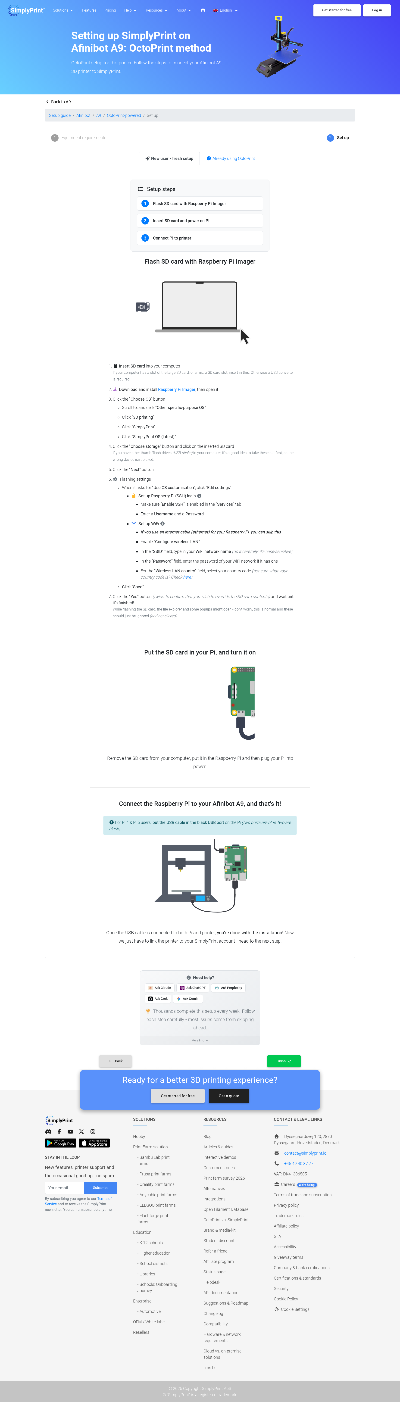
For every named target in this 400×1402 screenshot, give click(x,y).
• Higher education (154, 1253)
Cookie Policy (286, 1298)
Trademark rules (288, 1215)
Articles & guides (218, 1146)
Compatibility (215, 1323)
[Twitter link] (81, 1131)
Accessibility (285, 1246)
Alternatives (214, 1188)
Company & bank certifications (302, 1267)
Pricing (110, 10)
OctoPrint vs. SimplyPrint (226, 1219)
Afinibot (83, 115)
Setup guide (60, 115)
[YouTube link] (70, 1131)
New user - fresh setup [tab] (171, 158)
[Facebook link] (59, 1131)
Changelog (213, 1313)
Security (281, 1288)
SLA (277, 1236)
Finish (281, 1061)
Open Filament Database (225, 1209)
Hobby (139, 1136)
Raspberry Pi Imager (176, 389)
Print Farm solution (150, 1146)
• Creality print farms (156, 1184)
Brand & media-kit (219, 1230)
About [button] (182, 10)
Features (89, 10)
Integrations (214, 1198)
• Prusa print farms (154, 1173)
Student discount (218, 1240)
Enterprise (142, 1301)
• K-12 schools (150, 1242)
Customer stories (219, 1167)
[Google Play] (60, 1143)
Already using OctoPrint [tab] (233, 158)
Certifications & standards (297, 1278)
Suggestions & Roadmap (225, 1303)
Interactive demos (219, 1157)
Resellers (141, 1332)
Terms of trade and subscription (303, 1194)
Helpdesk (211, 1282)
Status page (214, 1271)
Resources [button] (155, 10)
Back (118, 1061)
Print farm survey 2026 (224, 1178)
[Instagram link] (93, 1131)
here (187, 577)
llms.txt (210, 1367)
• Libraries (146, 1273)
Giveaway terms (288, 1257)
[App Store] (94, 1143)
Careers (297, 1184)
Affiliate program (218, 1261)
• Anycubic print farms (157, 1194)
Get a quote (229, 1096)
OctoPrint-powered (124, 115)
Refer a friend (215, 1251)
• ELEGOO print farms (156, 1205)
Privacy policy (286, 1205)
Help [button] (128, 10)
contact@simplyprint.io (305, 1153)
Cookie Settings (294, 1309)
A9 (98, 115)
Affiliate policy (286, 1226)
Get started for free (178, 1096)
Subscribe (100, 1188)
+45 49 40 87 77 (298, 1163)
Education (142, 1232)
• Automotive (149, 1311)
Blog (207, 1136)
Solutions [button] (61, 10)
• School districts (152, 1263)
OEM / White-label (149, 1321)
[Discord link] (48, 1131)
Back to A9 (60, 101)
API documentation (220, 1292)
